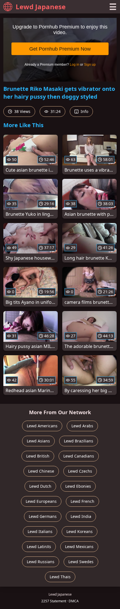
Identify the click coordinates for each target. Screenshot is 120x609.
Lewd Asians (38, 441)
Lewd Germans (43, 516)
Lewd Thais (60, 576)
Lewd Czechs (80, 471)
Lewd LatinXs (39, 546)
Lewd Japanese (41, 6)
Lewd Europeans (41, 501)
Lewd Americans (42, 425)
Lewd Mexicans (79, 546)
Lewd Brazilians (78, 441)
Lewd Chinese (41, 471)
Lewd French (82, 501)
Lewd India (81, 516)
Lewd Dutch (40, 486)
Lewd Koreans (79, 531)
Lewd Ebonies (78, 486)
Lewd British (37, 456)
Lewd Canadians (78, 456)
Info (84, 111)
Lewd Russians (40, 561)
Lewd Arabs (82, 425)
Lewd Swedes (80, 561)
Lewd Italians (40, 531)
